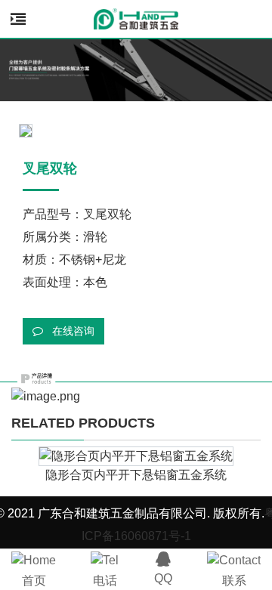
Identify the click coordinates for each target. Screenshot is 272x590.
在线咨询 (71, 331)
